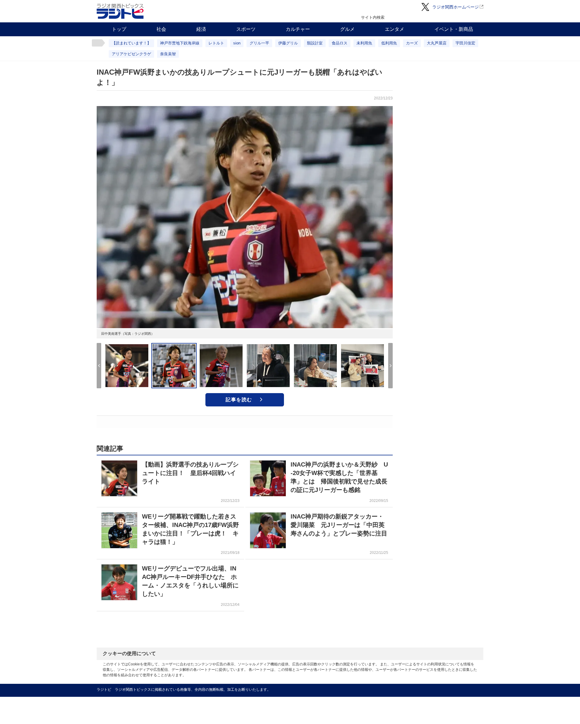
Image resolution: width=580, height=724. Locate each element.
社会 (161, 29)
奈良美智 (168, 54)
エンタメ (394, 29)
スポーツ (246, 29)
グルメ (347, 29)
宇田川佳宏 (465, 43)
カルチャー (298, 29)
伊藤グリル (288, 43)
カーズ (412, 43)
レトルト (216, 43)
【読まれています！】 (131, 43)
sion (236, 43)
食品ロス (339, 43)
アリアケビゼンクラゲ (131, 54)
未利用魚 (364, 43)
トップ (119, 29)
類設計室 (315, 43)
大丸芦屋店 (436, 43)
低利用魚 (389, 43)
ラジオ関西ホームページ (455, 7)
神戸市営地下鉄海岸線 (179, 43)
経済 (201, 29)
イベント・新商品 (453, 29)
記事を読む (239, 399)
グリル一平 (259, 43)
